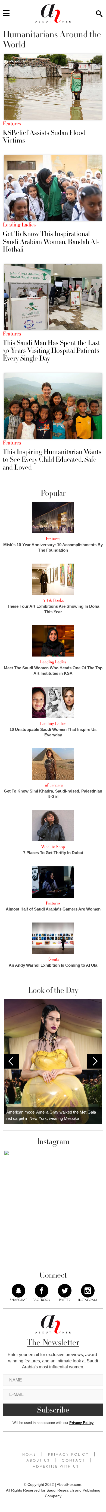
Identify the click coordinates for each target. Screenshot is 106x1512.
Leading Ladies (19, 225)
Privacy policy (68, 1454)
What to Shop (53, 846)
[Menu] (6, 13)
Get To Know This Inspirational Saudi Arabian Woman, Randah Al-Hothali (51, 241)
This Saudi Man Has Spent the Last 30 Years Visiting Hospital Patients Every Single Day (51, 350)
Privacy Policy (81, 1423)
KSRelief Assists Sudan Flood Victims (44, 136)
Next (94, 1061)
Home (29, 1454)
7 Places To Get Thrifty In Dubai (53, 852)
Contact (73, 1460)
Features (12, 124)
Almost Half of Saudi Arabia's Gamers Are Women (53, 909)
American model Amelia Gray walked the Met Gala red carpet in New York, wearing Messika (51, 1115)
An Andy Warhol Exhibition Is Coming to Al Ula (53, 965)
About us (38, 1460)
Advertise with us (56, 1466)
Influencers (53, 785)
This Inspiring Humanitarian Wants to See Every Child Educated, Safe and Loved (52, 459)
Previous (11, 1061)
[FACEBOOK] (41, 1291)
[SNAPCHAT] (18, 1291)
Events (53, 959)
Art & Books (53, 600)
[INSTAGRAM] (88, 1291)
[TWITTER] (64, 1291)
